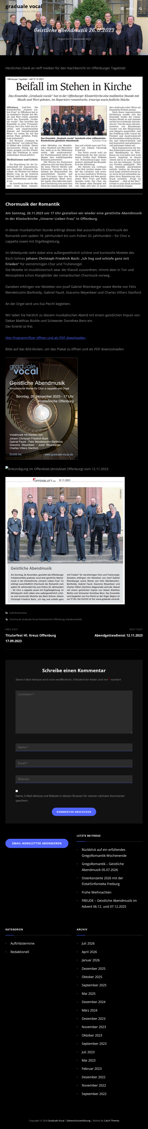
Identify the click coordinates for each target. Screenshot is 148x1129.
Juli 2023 (88, 1052)
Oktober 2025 (92, 977)
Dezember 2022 (93, 1077)
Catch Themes (111, 1120)
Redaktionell (19, 952)
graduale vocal (23, 6)
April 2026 (89, 952)
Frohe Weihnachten (96, 892)
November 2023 (94, 1027)
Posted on (74, 38)
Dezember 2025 (93, 968)
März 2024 (89, 1010)
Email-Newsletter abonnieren (37, 843)
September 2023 (94, 1043)
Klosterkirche (46, 619)
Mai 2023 (88, 1060)
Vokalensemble (73, 619)
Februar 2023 (92, 1068)
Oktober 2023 (92, 1035)
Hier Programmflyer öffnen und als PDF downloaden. (45, 338)
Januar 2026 (91, 960)
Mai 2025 (88, 993)
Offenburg (59, 619)
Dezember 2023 (93, 1018)
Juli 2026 (88, 943)
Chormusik (15, 619)
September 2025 (94, 985)
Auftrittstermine (18, 612)
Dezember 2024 (93, 1002)
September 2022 (94, 1094)
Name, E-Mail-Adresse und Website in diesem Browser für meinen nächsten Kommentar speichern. (70, 798)
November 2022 (94, 1085)
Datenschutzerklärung (78, 1120)
